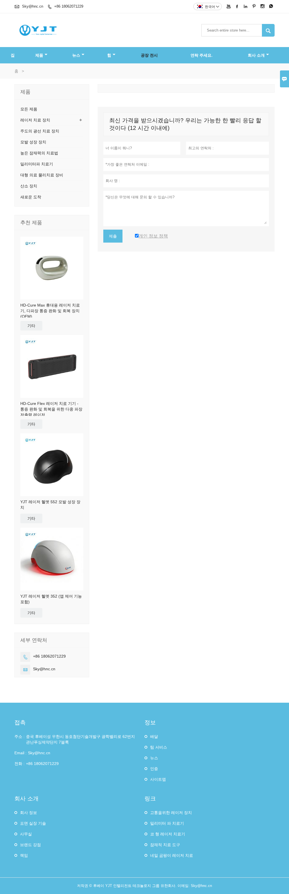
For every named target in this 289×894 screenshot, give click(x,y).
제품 (39, 55)
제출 (113, 236)
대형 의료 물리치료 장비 (41, 175)
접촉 (20, 722)
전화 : (19, 763)
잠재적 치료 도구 (165, 844)
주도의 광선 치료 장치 (39, 131)
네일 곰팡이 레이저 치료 (171, 855)
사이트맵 (158, 779)
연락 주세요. (202, 55)
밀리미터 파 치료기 (167, 823)
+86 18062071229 (68, 6)
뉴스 (76, 55)
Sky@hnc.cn (32, 6)
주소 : (19, 736)
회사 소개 (256, 55)
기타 (31, 325)
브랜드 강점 (30, 844)
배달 (154, 736)
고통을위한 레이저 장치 (171, 812)
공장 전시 (149, 55)
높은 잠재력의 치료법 (39, 153)
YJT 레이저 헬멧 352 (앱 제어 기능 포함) (51, 599)
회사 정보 (28, 812)
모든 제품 (28, 109)
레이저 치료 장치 (35, 120)
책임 (24, 855)
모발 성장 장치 (33, 142)
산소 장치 (28, 186)
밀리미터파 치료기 (36, 164)
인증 (154, 768)
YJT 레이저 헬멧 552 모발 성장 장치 (50, 505)
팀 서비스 (158, 747)
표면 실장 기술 (33, 823)
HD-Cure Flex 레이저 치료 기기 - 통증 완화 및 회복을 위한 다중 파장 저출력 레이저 (51, 409)
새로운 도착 (30, 197)
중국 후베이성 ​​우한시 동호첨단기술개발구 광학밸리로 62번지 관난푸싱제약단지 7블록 (80, 739)
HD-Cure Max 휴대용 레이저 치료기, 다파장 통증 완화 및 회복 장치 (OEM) (50, 311)
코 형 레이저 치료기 (167, 834)
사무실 (26, 834)
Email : (20, 753)
